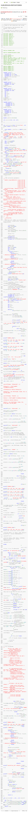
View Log (25, 19)
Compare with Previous (7, 19)
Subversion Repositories (11, 5)
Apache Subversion (15, 810)
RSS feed (15, 21)
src (11, 12)
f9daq (4, 8)
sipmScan (7, 12)
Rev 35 (3, 18)
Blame (25, 18)
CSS (26, 810)
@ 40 (24, 12)
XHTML (23, 810)
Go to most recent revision (16, 18)
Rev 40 (7, 18)
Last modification (17, 19)
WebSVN (6, 810)
